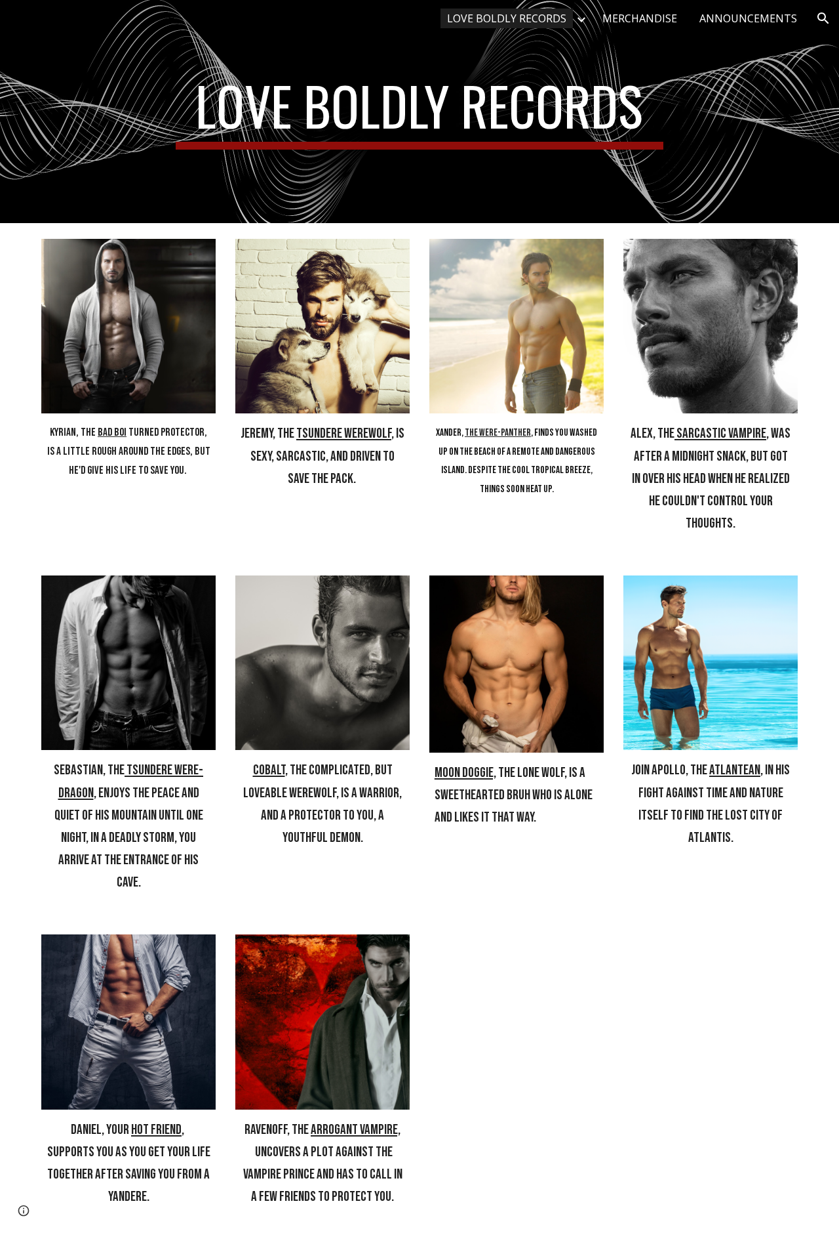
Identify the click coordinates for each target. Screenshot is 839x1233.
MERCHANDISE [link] (639, 18)
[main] (419, 111)
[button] (823, 18)
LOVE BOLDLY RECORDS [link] (506, 18)
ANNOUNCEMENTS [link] (748, 18)
